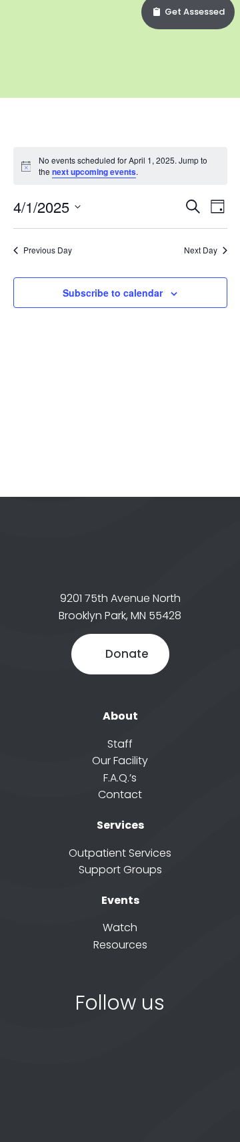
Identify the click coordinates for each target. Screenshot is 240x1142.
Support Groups (120, 869)
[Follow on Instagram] (137, 1050)
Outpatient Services (120, 853)
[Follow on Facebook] (103, 1050)
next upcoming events (94, 172)
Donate (127, 654)
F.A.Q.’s (120, 777)
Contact (120, 794)
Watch (120, 927)
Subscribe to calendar (113, 292)
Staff (120, 744)
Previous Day (47, 250)
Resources (120, 944)
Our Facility (120, 760)
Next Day (200, 250)
